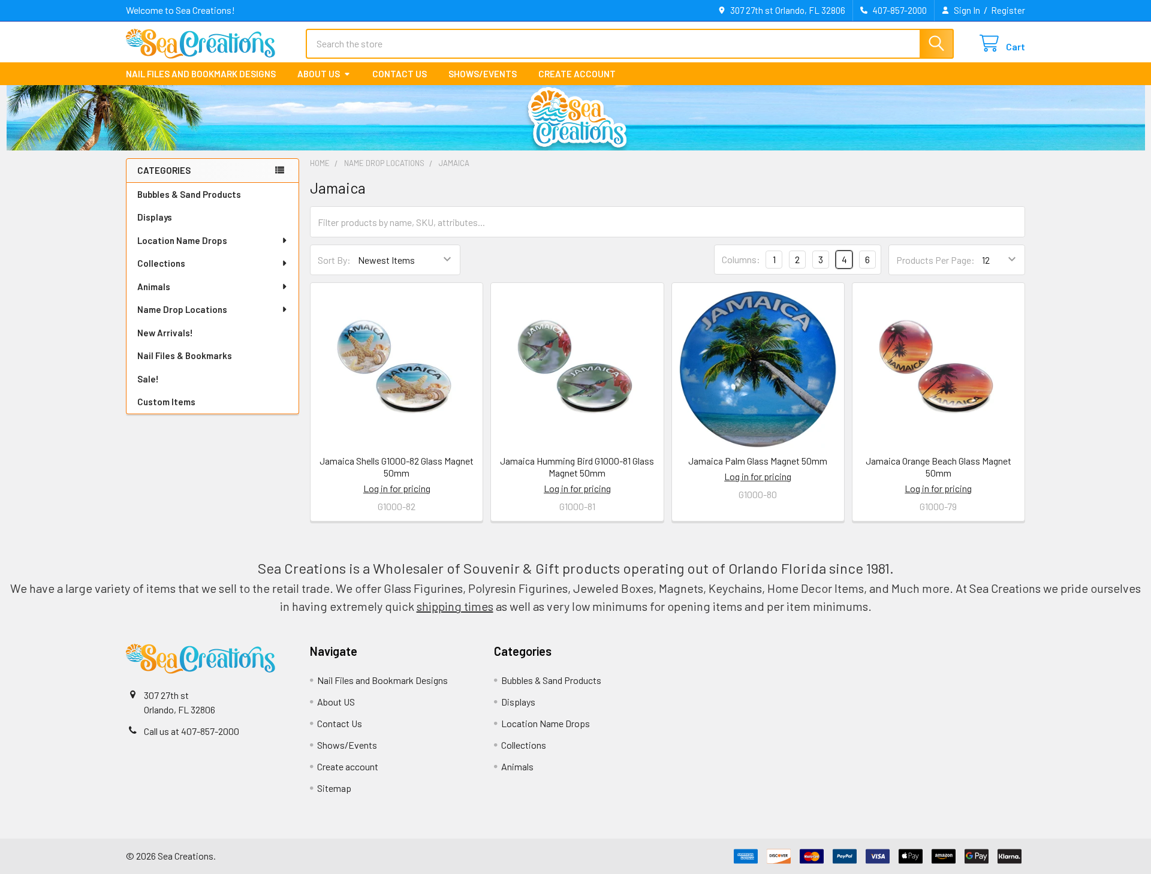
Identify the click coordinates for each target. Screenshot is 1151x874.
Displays (154, 217)
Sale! (148, 378)
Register (1008, 10)
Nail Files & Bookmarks (184, 355)
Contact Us (399, 73)
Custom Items (166, 401)
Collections (161, 263)
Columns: (741, 259)
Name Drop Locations (182, 309)
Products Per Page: (935, 260)
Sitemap (334, 788)
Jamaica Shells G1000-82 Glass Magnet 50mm (397, 466)
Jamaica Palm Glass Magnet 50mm (757, 460)
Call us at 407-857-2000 (191, 731)
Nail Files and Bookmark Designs (201, 73)
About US (318, 73)
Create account (577, 73)
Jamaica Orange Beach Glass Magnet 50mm (938, 466)
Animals (153, 286)
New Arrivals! (165, 332)
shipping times (455, 606)
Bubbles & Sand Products (189, 194)
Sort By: (334, 260)
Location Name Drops (182, 240)
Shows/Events (482, 73)
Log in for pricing (396, 488)
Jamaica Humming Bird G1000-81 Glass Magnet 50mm (577, 466)
